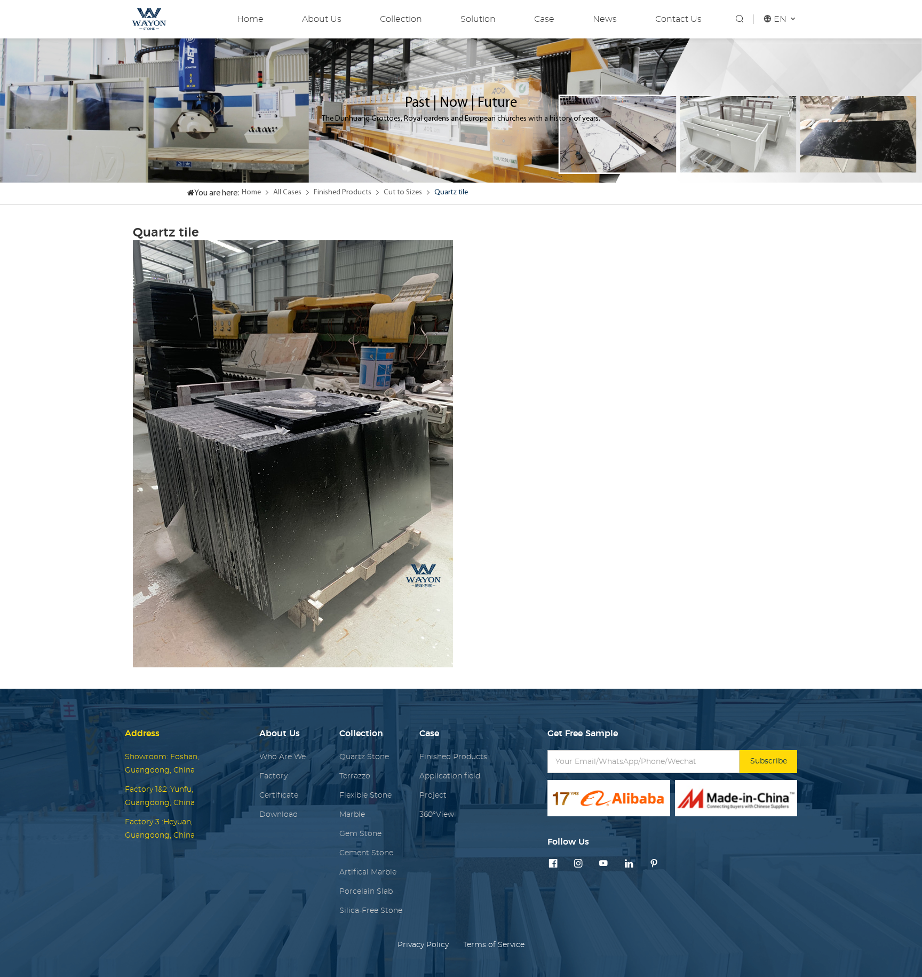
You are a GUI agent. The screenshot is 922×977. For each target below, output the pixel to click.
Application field (449, 776)
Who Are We (282, 757)
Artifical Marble (367, 872)
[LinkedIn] (629, 864)
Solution (478, 19)
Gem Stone (360, 834)
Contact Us (678, 19)
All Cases (287, 192)
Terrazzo (354, 776)
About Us (321, 19)
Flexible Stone (365, 795)
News (605, 19)
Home (250, 19)
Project (433, 795)
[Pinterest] (654, 864)
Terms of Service (493, 945)
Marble (352, 814)
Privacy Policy (423, 945)
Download (278, 814)
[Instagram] (578, 864)
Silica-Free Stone (370, 911)
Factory (273, 776)
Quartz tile (451, 192)
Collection (401, 19)
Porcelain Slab (366, 891)
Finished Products (342, 192)
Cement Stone (366, 853)
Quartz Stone (364, 757)
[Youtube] (603, 864)
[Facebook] (553, 864)
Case (544, 19)
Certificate (278, 795)
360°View (436, 814)
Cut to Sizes (403, 192)
